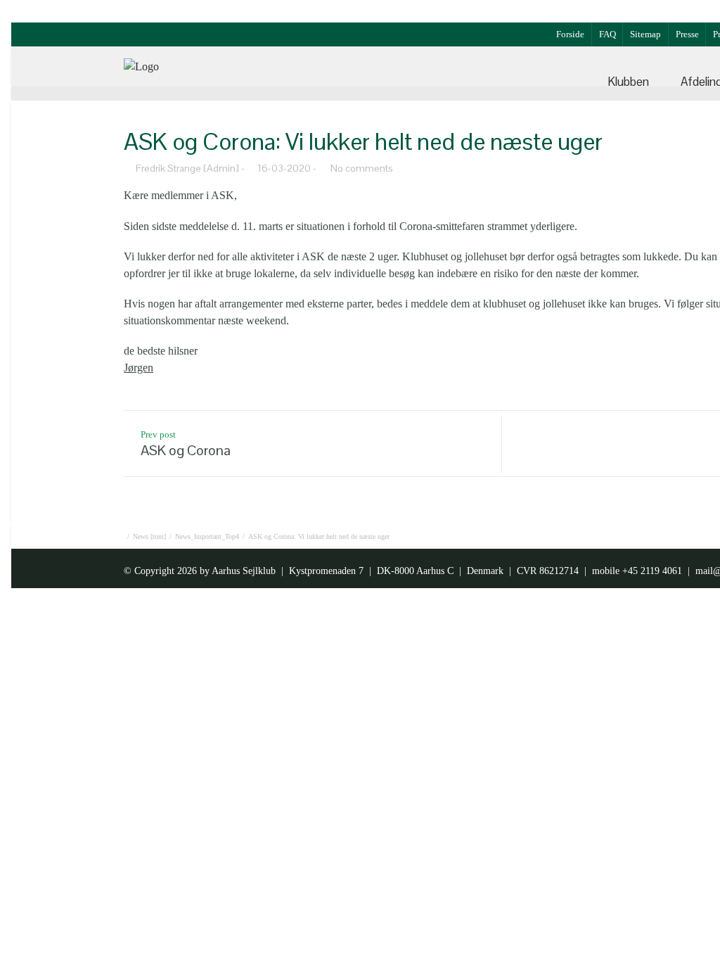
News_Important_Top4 (207, 536)
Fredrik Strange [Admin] (187, 168)
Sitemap (645, 34)
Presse (687, 34)
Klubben (628, 81)
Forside (570, 34)
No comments (361, 168)
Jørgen (138, 368)
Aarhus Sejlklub (244, 571)
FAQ (607, 34)
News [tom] (149, 536)
